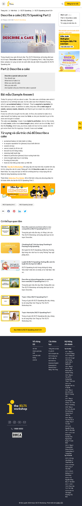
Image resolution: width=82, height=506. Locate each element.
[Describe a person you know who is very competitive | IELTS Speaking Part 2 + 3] (10, 230)
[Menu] (4, 4)
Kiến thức (14, 11)
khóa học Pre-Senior (16, 178)
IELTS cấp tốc (52, 358)
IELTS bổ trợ (52, 360)
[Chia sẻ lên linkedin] (19, 211)
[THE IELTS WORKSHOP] (10, 3)
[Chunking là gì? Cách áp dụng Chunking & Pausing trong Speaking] (10, 248)
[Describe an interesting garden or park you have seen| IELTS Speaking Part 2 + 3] (10, 283)
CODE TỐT (59, 503)
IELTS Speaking (25, 11)
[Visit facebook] (9, 422)
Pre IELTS (51, 351)
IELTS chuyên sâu (53, 353)
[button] (72, 4)
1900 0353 (18, 429)
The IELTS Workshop (15, 167)
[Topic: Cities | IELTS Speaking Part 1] (10, 300)
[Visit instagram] (14, 422)
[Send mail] (24, 422)
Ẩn (69, 15)
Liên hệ (35, 360)
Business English (53, 363)
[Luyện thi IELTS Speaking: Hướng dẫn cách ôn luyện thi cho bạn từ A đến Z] (10, 265)
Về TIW (35, 348)
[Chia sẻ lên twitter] (25, 211)
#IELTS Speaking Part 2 (9, 204)
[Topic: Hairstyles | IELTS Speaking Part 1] (10, 316)
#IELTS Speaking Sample (26, 204)
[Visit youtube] (19, 422)
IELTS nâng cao (53, 356)
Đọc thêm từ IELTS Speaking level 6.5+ (28, 330)
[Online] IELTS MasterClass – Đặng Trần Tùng (53, 367)
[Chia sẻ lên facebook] (8, 211)
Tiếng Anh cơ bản (54, 348)
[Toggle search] (62, 4)
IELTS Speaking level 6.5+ (43, 11)
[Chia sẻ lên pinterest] (14, 211)
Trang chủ (4, 11)
